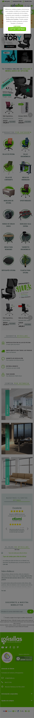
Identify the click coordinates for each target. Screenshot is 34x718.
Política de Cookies (12, 19)
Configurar (17, 26)
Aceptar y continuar (17, 29)
